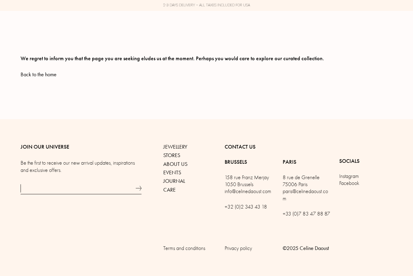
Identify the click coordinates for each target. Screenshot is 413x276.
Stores (171, 155)
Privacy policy (238, 248)
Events (172, 172)
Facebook (349, 183)
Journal (174, 181)
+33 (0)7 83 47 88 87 (306, 214)
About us (175, 164)
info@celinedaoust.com (248, 191)
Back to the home (39, 74)
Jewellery (175, 146)
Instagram (349, 176)
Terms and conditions (184, 248)
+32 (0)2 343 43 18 (246, 207)
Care (169, 189)
